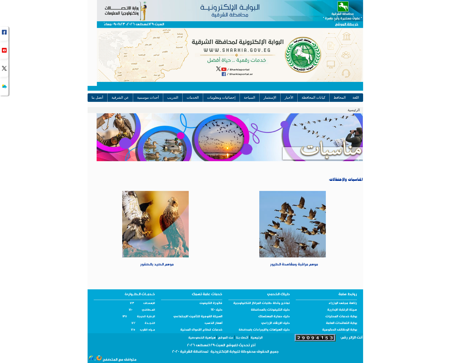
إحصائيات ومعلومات (221, 97)
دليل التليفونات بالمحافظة (270, 310)
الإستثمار (270, 97)
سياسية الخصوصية (202, 338)
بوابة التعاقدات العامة (341, 323)
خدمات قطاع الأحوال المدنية (201, 330)
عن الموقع (225, 338)
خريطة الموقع (346, 24)
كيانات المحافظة (313, 97)
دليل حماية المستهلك (274, 316)
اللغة (355, 97)
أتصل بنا (97, 97)
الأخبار (289, 97)
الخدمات (193, 97)
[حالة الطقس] (4, 88)
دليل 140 (216, 310)
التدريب (172, 97)
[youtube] (4, 52)
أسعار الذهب (213, 323)
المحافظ (340, 97)
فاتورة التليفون (210, 303)
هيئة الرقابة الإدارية (342, 310)
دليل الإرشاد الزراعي (275, 323)
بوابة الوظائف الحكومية (339, 330)
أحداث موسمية (148, 97)
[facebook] (4, 34)
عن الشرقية (120, 97)
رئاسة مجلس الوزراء (342, 303)
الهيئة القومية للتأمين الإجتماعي (197, 316)
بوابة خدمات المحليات (341, 316)
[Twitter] (4, 70)
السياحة (249, 97)
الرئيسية (354, 110)
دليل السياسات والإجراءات (271, 330)
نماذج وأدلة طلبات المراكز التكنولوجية (261, 303)
